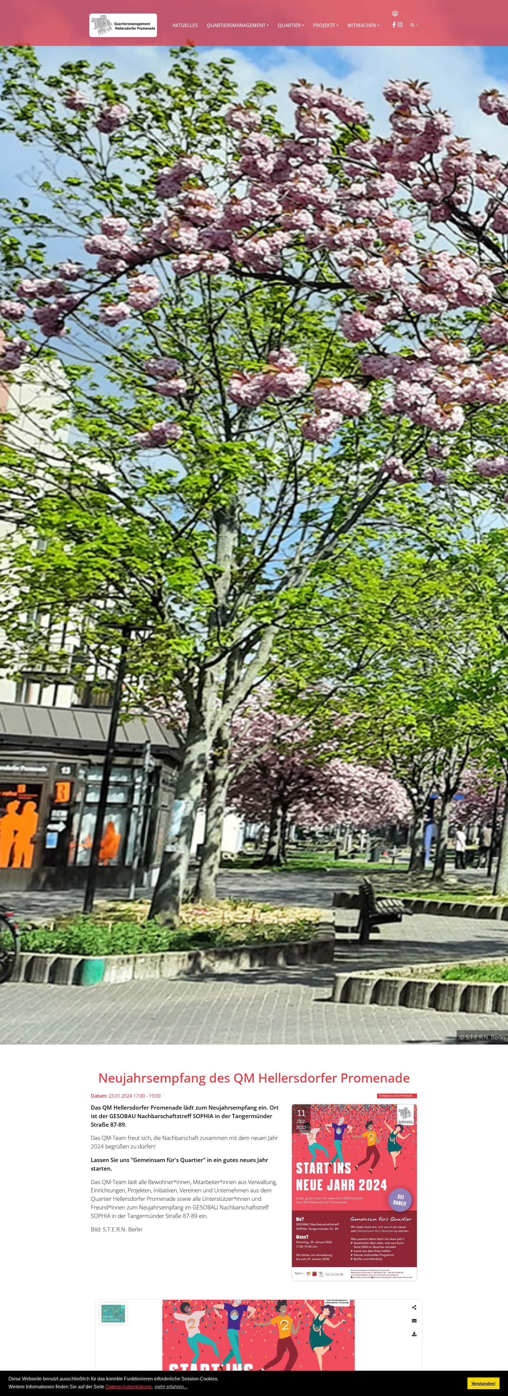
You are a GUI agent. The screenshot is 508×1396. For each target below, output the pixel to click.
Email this (414, 1320)
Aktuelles (185, 25)
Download (414, 1334)
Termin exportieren (395, 1096)
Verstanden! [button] (484, 1383)
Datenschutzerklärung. (129, 1386)
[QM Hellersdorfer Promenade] (123, 25)
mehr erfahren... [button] (171, 1386)
